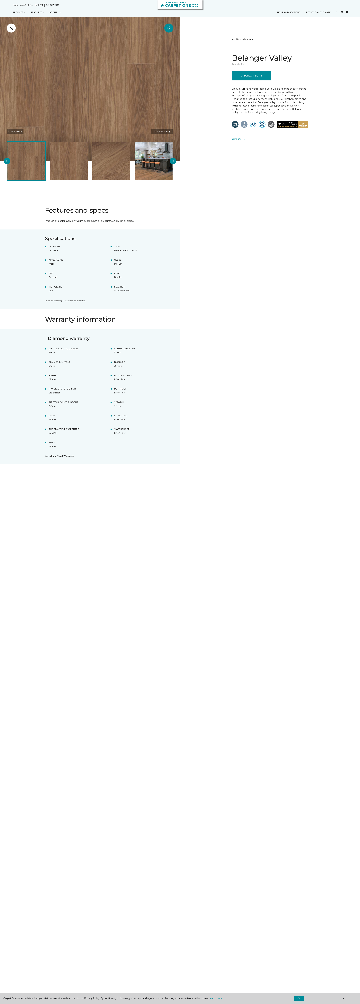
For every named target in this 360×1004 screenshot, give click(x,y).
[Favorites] (342, 12)
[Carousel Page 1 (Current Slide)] (26, 161)
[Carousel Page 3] (111, 161)
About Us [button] (55, 12)
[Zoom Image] (11, 28)
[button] (336, 12)
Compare (236, 139)
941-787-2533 (52, 5)
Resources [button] (37, 12)
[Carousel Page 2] (68, 161)
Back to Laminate (245, 39)
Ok (298, 998)
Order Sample (249, 76)
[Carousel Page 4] (153, 161)
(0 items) (347, 12)
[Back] (7, 161)
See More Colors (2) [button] (162, 131)
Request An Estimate (318, 12)
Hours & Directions (288, 12)
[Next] (173, 161)
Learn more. (215, 998)
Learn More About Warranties (59, 456)
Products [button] (19, 12)
